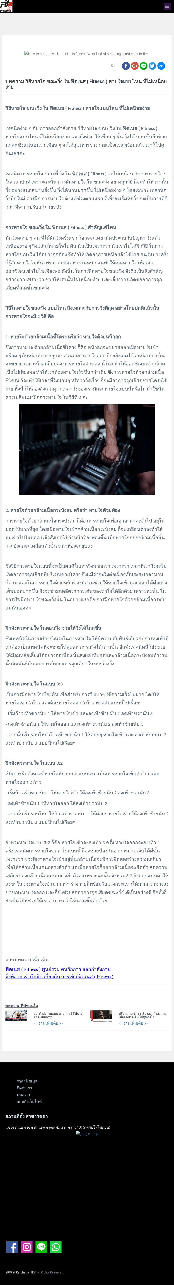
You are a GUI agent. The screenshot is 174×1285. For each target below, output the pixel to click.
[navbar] (167, 6)
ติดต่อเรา (24, 1088)
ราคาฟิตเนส (27, 1081)
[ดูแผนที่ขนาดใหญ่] (87, 1133)
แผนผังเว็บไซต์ (29, 1101)
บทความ (24, 1094)
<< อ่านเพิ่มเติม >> (48, 1023)
